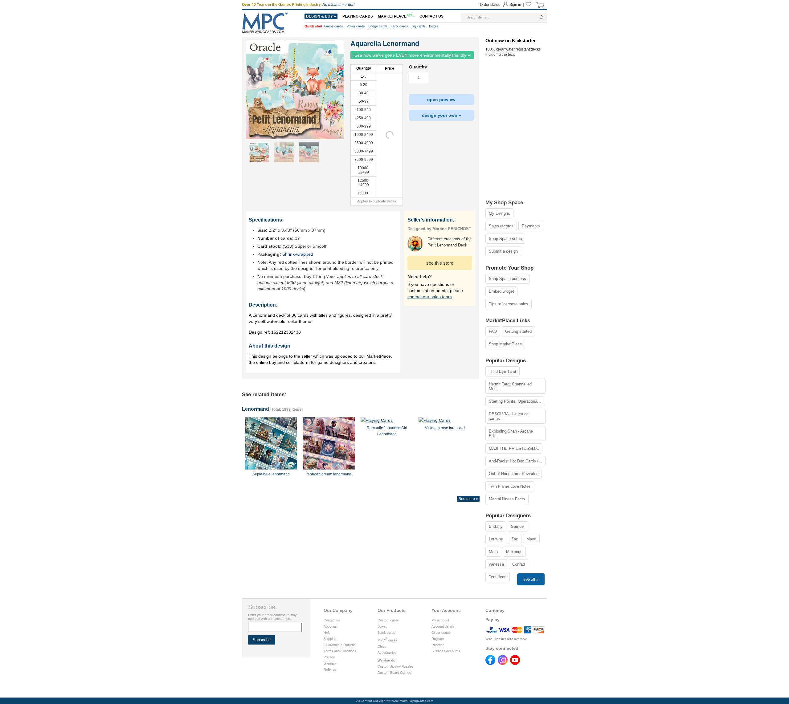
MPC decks (388, 640)
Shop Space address (507, 278)
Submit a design (503, 251)
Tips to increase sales (508, 304)
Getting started (518, 331)
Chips (382, 646)
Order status (441, 632)
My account (440, 620)
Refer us (330, 669)
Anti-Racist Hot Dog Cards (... (515, 461)
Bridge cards (377, 26)
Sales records (501, 226)
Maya (531, 539)
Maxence (514, 551)
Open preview (441, 99)
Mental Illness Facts (507, 499)
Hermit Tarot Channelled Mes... (510, 386)
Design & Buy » (321, 16)
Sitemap (330, 663)
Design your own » (441, 115)
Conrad (518, 564)
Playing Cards (357, 16)
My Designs (499, 213)
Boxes (382, 626)
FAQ (493, 331)
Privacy (329, 657)
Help (327, 632)
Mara (493, 551)
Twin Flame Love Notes (510, 486)
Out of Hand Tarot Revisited (513, 473)
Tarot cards (399, 26)
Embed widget (501, 291)
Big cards (418, 26)
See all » (530, 579)
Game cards (333, 26)
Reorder (437, 645)
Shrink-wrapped (297, 254)
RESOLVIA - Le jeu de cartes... (509, 416)
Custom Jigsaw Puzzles (396, 666)
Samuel (518, 526)
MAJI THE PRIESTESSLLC (514, 448)
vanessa (496, 564)
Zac (514, 539)
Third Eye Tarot (502, 371)
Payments (531, 226)
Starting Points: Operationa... (515, 401)
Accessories (387, 652)
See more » (468, 499)
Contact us (332, 620)
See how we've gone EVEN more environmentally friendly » (412, 55)
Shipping (330, 639)
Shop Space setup (505, 238)
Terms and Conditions (340, 651)
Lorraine (496, 539)
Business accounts (445, 651)
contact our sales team (429, 296)
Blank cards (386, 632)
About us (330, 626)
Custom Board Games (394, 672)
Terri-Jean (497, 577)
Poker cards (355, 26)
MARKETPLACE (396, 16)
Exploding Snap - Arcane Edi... (511, 433)
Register (437, 639)
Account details (442, 626)
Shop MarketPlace (505, 344)
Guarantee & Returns (340, 645)
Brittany (496, 526)
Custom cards (388, 620)
